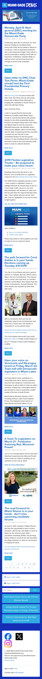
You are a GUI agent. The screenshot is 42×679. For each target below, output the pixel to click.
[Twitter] (21, 636)
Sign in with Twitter (13, 577)
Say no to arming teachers (18, 232)
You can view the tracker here (15, 204)
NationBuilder (19, 673)
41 (10, 567)
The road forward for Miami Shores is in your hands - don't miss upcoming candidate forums (18, 514)
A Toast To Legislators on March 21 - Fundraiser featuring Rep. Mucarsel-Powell (19, 443)
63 (25, 567)
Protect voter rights (16, 235)
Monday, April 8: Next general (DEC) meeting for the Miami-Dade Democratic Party (20, 32)
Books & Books (12, 339)
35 (18, 564)
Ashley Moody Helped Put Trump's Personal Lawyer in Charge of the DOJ (21, 609)
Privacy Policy (9, 660)
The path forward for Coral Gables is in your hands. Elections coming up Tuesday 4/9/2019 (20, 261)
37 (26, 564)
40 (6, 567)
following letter (13, 96)
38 (30, 564)
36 (22, 564)
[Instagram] (10, 644)
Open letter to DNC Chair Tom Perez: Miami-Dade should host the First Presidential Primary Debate (20, 83)
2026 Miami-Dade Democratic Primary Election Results (21, 598)
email (15, 669)
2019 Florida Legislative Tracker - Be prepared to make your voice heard (19, 162)
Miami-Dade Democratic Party (26, 177)
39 (34, 564)
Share (8, 71)
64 (29, 567)
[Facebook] (10, 636)
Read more (8, 66)
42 (14, 567)
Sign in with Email (12, 583)
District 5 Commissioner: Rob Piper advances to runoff (21, 619)
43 (18, 567)
